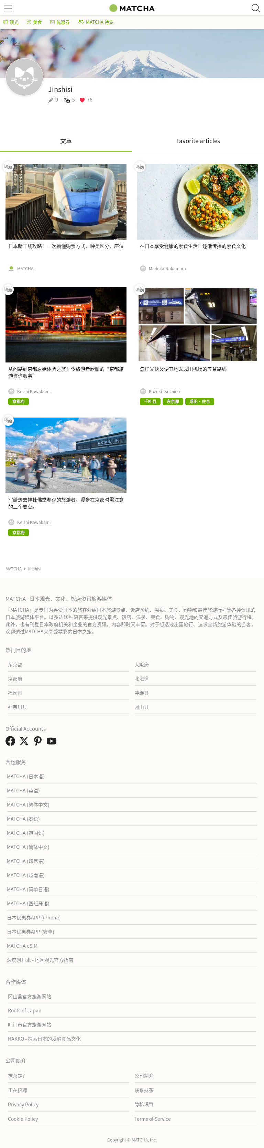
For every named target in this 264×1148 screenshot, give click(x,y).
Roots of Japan (25, 1010)
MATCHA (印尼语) (26, 860)
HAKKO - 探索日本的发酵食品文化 (44, 1038)
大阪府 (141, 664)
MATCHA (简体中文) (28, 846)
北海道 (141, 678)
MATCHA (25, 268)
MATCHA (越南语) (26, 875)
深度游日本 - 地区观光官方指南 (40, 959)
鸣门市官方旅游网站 (29, 1024)
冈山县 (141, 706)
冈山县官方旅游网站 (29, 996)
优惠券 (63, 22)
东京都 (15, 664)
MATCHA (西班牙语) (28, 903)
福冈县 (15, 692)
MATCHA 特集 (99, 22)
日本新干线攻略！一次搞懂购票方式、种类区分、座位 (66, 245)
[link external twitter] (25, 743)
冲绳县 (141, 692)
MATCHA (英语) (23, 790)
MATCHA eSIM (22, 945)
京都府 (15, 678)
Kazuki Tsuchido (164, 391)
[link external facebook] (12, 743)
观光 (14, 22)
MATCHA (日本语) (26, 776)
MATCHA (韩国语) (26, 832)
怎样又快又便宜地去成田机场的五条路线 (183, 368)
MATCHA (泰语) (23, 818)
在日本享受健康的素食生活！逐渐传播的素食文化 (193, 245)
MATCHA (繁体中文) (28, 804)
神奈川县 (17, 706)
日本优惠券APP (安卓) (30, 931)
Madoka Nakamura (167, 268)
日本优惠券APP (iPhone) (34, 917)
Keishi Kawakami (34, 391)
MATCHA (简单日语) (28, 889)
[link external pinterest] (39, 743)
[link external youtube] (53, 743)
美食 (37, 22)
